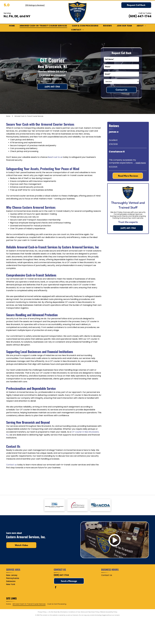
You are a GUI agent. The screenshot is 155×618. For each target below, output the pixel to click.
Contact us (11, 464)
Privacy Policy (42, 612)
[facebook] (55, 587)
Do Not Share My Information (58, 612)
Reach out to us (55, 157)
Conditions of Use (74, 612)
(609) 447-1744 (140, 16)
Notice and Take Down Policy (90, 612)
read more (141, 162)
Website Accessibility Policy (108, 612)
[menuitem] (12, 26)
